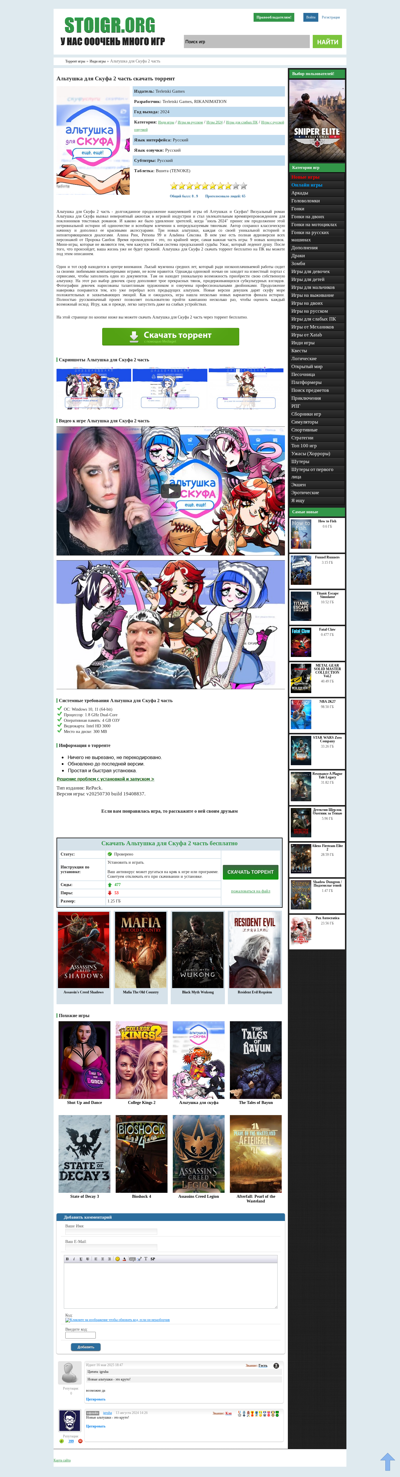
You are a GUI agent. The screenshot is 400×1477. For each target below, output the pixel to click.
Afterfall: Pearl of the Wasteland (256, 1198)
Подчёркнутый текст (81, 1259)
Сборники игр (306, 414)
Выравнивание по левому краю (96, 1259)
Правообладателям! (274, 17)
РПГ (295, 406)
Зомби (298, 263)
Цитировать (95, 1399)
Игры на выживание (312, 295)
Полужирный (67, 1259)
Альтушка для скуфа (198, 1102)
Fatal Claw (327, 629)
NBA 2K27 (327, 701)
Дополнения (304, 247)
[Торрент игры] (112, 53)
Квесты (299, 350)
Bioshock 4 (141, 1196)
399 (71, 1441)
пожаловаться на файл (250, 891)
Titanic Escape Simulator (328, 595)
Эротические (305, 492)
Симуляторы (304, 422)
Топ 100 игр (304, 445)
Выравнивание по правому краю (109, 1259)
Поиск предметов (310, 390)
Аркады (299, 193)
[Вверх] (387, 1461)
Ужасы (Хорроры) (310, 453)
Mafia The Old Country (141, 992)
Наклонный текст (74, 1259)
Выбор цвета (124, 1259)
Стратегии (302, 438)
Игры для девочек (310, 271)
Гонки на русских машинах (310, 236)
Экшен (298, 484)
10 (243, 186)
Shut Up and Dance (84, 1102)
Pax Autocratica (327, 918)
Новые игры (305, 177)
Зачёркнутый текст (87, 1259)
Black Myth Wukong (198, 992)
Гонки (297, 208)
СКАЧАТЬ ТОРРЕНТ (251, 872)
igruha (107, 1413)
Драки (298, 255)
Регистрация (331, 17)
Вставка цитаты (139, 1259)
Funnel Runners (327, 557)
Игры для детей (307, 279)
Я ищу (298, 500)
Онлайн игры (306, 185)
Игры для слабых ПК (242, 122)
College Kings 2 (141, 1102)
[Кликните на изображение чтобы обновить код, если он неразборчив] (117, 1320)
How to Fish (327, 521)
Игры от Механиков (312, 327)
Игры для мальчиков (313, 287)
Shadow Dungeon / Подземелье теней (327, 883)
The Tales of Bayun (256, 1102)
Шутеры (300, 461)
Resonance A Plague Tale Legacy (327, 775)
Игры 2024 (214, 122)
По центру (102, 1259)
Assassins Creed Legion (198, 1196)
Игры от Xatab (306, 335)
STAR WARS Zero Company (327, 739)
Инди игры (166, 122)
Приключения (306, 398)
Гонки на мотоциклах (314, 224)
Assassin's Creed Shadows (84, 992)
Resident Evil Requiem (255, 992)
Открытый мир (307, 366)
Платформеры (306, 382)
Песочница (303, 374)
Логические (304, 358)
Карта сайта (62, 1460)
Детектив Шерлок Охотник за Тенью (327, 811)
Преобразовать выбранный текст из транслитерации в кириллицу (146, 1259)
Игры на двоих (307, 303)
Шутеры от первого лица (312, 473)
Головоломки (305, 201)
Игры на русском (190, 122)
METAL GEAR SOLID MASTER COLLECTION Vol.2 (327, 670)
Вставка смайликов (117, 1259)
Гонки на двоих (307, 216)
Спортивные (304, 430)
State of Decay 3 (84, 1196)
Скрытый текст (132, 1259)
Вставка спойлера (152, 1259)
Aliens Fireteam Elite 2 (327, 847)
